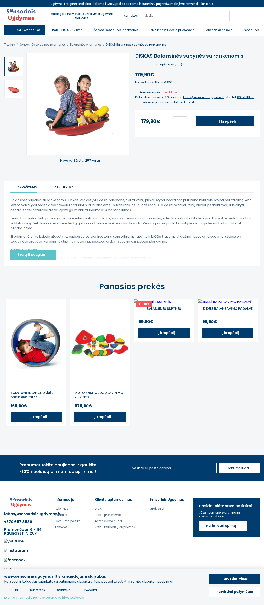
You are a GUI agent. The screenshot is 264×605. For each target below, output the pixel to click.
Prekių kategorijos (27, 30)
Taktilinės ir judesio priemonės (171, 30)
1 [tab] (119, 434)
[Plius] (190, 121)
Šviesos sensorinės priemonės (116, 30)
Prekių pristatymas (108, 515)
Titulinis (9, 44)
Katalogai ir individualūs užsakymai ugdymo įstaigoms (82, 15)
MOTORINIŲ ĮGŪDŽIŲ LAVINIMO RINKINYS (98, 395)
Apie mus (61, 509)
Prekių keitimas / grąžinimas (115, 527)
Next (255, 363)
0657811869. (245, 97)
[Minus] (169, 121)
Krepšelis (246, 15)
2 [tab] (126, 434)
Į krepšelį (227, 121)
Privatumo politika (67, 521)
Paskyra (257, 15)
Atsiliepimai (64, 187)
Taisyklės (61, 527)
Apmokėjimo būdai (108, 521)
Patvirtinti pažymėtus (234, 591)
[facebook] (15, 560)
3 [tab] (132, 434)
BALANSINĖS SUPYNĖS (164, 308)
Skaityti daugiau (31, 254)
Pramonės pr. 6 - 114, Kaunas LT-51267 (23, 531)
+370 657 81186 (18, 522)
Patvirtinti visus (235, 578)
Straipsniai (156, 509)
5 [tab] (144, 434)
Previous (9, 363)
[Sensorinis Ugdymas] (21, 16)
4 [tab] (138, 434)
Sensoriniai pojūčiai (219, 30)
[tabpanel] (36, 362)
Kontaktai (131, 16)
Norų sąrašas (235, 15)
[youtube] (14, 541)
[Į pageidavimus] (122, 60)
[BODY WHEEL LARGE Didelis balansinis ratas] (36, 343)
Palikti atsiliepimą (221, 525)
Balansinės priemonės (85, 44)
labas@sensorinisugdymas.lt (203, 97)
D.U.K (98, 509)
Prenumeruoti (237, 468)
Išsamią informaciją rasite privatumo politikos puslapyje (44, 598)
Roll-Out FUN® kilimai (67, 30)
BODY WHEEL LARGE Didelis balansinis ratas (32, 395)
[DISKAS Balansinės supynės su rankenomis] (13, 66)
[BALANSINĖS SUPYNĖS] (164, 301)
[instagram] (16, 550)
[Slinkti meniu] (262, 30)
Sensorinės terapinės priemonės (42, 44)
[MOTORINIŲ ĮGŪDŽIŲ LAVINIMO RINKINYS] (100, 343)
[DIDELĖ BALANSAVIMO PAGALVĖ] (228, 301)
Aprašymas (27, 187)
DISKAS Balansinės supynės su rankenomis (136, 44)
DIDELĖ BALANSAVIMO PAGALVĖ (228, 308)
